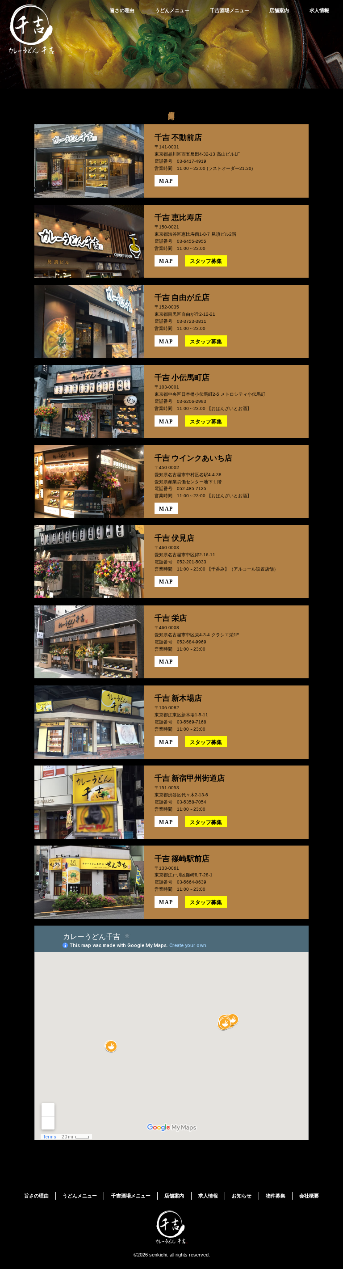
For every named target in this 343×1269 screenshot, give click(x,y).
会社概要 (309, 1195)
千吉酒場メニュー (229, 10)
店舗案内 (279, 10)
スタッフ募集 (206, 261)
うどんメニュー (172, 10)
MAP (166, 181)
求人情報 (319, 10)
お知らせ (241, 1195)
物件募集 (275, 1195)
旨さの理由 (122, 10)
